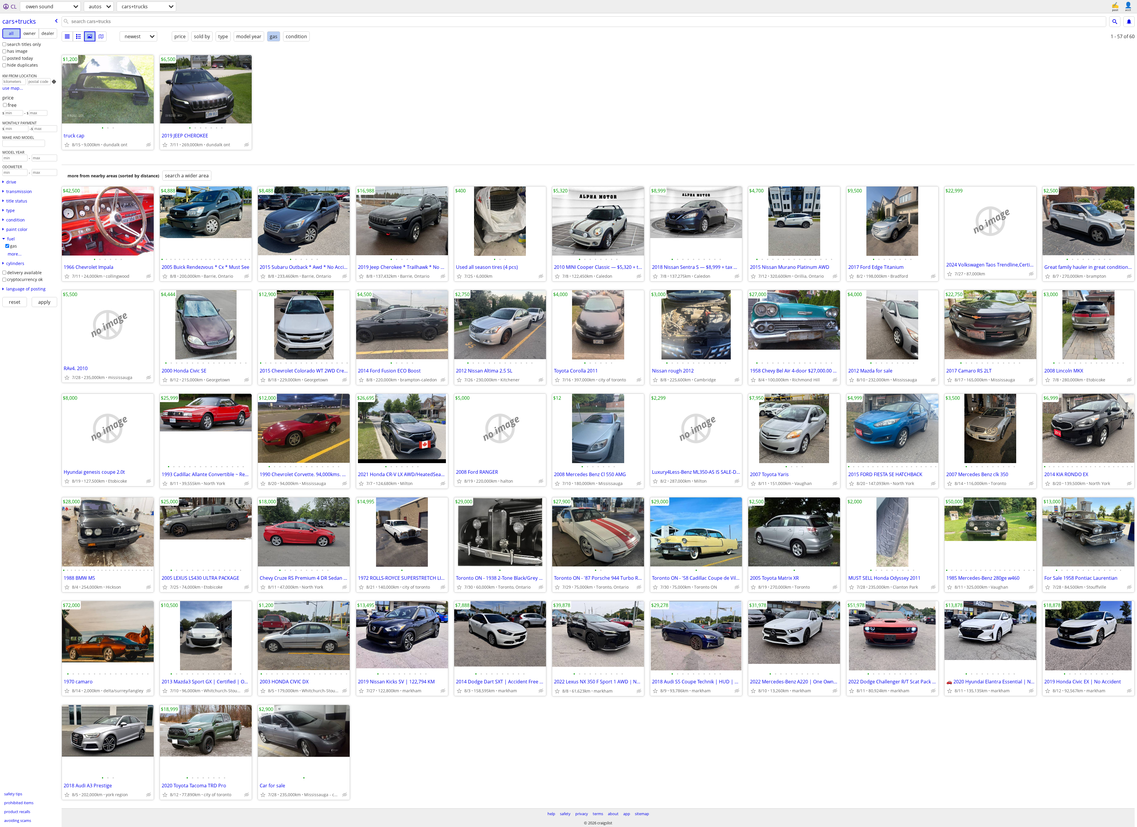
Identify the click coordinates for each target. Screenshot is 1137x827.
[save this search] (1129, 21)
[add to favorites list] (66, 144)
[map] (101, 36)
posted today (20, 58)
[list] (67, 36)
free (12, 105)
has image (17, 51)
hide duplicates (22, 65)
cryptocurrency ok (25, 279)
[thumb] (78, 36)
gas (13, 246)
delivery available (24, 272)
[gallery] (89, 36)
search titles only (24, 44)
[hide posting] (148, 144)
